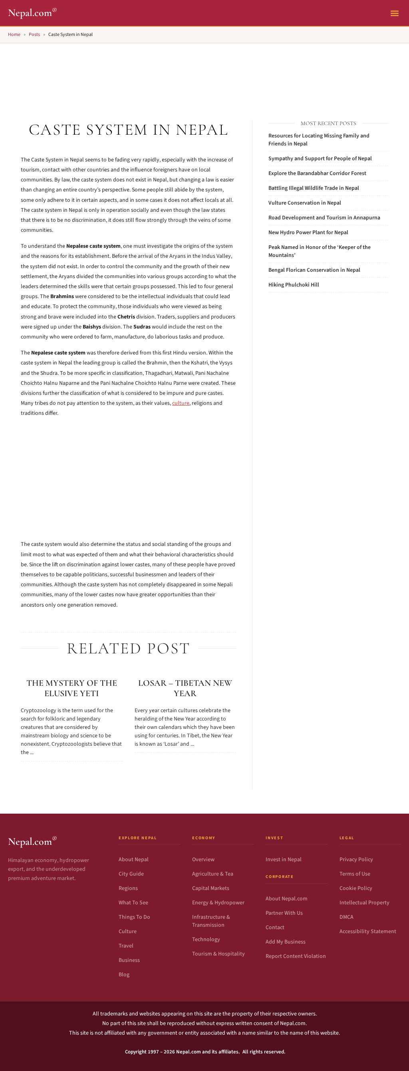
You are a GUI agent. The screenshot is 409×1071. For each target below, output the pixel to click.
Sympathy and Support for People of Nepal (320, 159)
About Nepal (134, 860)
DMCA (346, 917)
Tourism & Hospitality (218, 954)
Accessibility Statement (368, 932)
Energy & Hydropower (218, 903)
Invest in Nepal (284, 860)
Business (129, 960)
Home (14, 34)
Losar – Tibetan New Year (185, 688)
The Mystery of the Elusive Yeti (71, 688)
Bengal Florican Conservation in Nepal (314, 270)
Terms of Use (355, 874)
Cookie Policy (356, 888)
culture (180, 403)
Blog (124, 975)
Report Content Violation (296, 956)
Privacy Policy (356, 860)
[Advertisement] (204, 72)
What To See (133, 903)
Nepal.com (32, 12)
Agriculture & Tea (212, 874)
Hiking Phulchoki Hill (293, 285)
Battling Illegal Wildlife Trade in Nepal (313, 188)
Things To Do (134, 917)
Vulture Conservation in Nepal (304, 203)
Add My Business (286, 942)
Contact (275, 928)
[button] (394, 13)
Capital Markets (210, 888)
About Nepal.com (287, 899)
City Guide (131, 874)
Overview (203, 860)
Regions (128, 888)
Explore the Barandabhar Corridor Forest (317, 173)
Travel (126, 946)
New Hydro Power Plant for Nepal (308, 233)
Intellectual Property (364, 903)
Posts (34, 34)
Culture (128, 932)
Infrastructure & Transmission (211, 921)
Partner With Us (284, 913)
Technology (206, 940)
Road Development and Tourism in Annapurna (324, 218)
